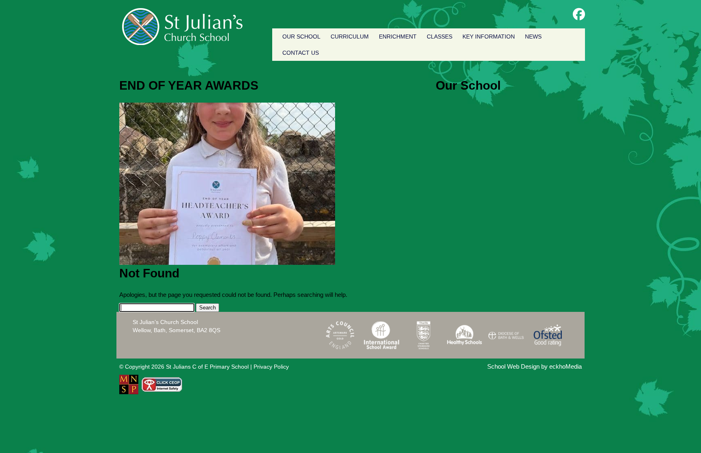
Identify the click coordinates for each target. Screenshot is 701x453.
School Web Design (513, 366)
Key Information (488, 36)
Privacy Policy (271, 366)
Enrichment (398, 36)
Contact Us (300, 52)
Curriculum (350, 36)
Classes (439, 36)
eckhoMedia (565, 366)
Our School (301, 36)
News (533, 36)
